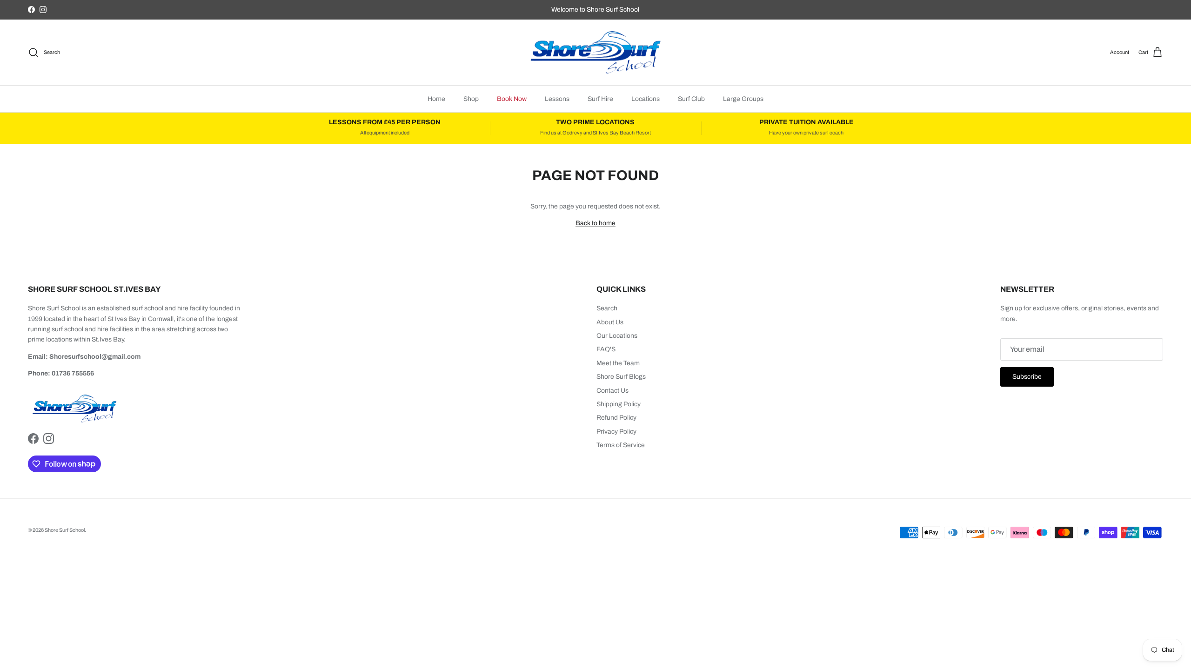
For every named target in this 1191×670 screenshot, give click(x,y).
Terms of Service (620, 445)
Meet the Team (618, 363)
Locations (645, 98)
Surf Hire (600, 98)
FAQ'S (606, 349)
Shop (471, 98)
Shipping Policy (618, 404)
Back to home (595, 223)
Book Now (512, 98)
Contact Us (612, 390)
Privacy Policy (616, 431)
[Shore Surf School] (595, 52)
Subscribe (1027, 376)
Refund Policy (616, 417)
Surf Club (691, 98)
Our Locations (616, 335)
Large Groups (743, 98)
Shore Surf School (65, 530)
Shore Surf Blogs (621, 376)
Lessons (557, 98)
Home (436, 98)
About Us (609, 322)
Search (606, 308)
